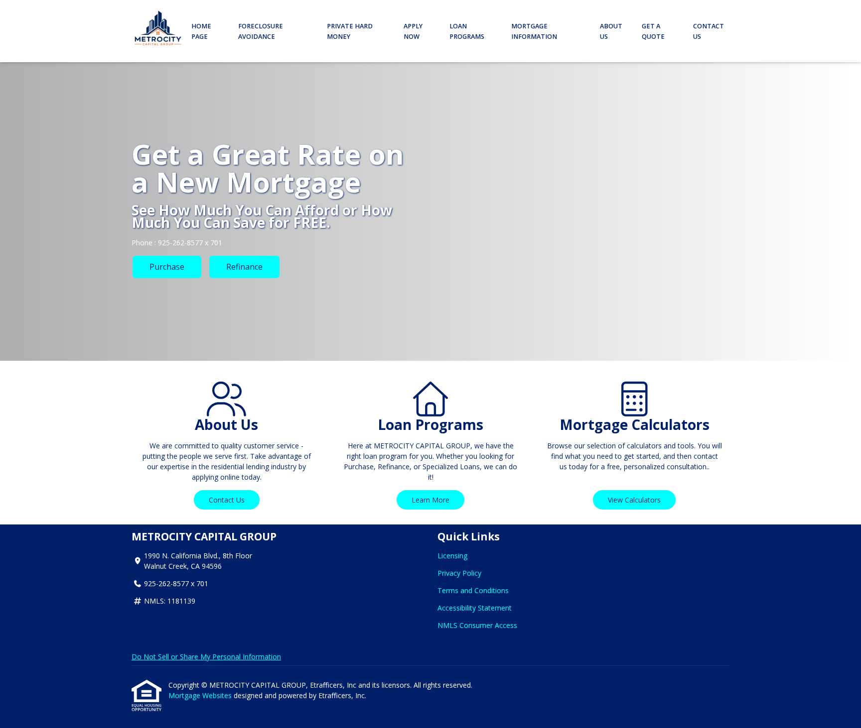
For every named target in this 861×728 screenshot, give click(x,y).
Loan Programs (466, 31)
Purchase (166, 266)
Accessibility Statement (474, 608)
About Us (611, 31)
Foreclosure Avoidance (260, 31)
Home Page (201, 31)
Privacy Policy (459, 573)
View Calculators (634, 500)
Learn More (430, 500)
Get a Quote (653, 31)
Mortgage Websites (201, 695)
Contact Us (708, 31)
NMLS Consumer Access (477, 625)
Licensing (452, 555)
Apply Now (413, 31)
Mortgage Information (534, 31)
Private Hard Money (350, 31)
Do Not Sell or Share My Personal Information (206, 656)
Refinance (244, 266)
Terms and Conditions (473, 590)
